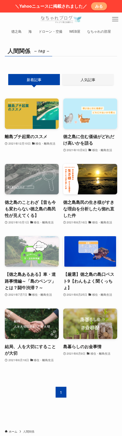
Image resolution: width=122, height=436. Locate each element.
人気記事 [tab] (88, 79)
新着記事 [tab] (34, 79)
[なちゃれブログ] (61, 19)
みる (99, 6)
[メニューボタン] (115, 19)
